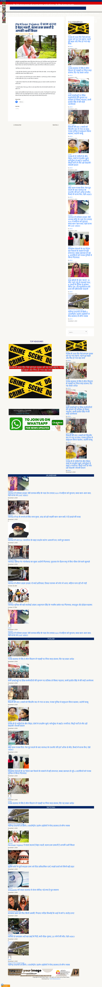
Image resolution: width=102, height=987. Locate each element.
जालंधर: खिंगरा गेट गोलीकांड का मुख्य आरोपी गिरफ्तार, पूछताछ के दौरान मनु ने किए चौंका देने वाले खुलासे (49, 561)
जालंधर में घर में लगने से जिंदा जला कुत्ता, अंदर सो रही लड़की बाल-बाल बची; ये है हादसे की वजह (44, 517)
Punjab (69, 66)
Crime (69, 35)
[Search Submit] (86, 331)
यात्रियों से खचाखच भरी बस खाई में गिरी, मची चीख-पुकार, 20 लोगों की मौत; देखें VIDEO (41, 936)
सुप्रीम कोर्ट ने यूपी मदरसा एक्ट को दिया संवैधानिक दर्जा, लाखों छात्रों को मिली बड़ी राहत (41, 866)
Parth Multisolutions (55, 979)
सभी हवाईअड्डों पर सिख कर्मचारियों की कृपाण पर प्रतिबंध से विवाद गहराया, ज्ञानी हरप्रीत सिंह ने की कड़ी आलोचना (79, 99)
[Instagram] (97, 6)
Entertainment (12, 911)
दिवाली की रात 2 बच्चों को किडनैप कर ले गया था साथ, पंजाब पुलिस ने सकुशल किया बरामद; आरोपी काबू (79, 130)
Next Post (55, 124)
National (26, 34)
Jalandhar (70, 215)
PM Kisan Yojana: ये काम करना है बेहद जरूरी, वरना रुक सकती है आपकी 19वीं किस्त (41, 845)
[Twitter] (96, 9)
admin (71, 46)
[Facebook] (94, 6)
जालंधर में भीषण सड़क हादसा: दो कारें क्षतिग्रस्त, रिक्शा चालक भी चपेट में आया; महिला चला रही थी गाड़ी (47, 583)
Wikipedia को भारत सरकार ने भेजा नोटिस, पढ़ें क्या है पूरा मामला (33, 890)
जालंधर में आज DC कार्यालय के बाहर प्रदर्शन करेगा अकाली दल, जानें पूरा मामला (39, 540)
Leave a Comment (19, 34)
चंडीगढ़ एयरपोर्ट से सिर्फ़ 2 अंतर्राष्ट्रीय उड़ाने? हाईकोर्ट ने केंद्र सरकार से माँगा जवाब (33, 24)
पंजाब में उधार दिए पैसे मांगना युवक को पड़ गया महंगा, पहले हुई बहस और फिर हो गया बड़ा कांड (79, 40)
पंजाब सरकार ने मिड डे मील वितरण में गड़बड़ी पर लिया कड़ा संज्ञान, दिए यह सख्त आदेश (80, 70)
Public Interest (75, 309)
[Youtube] (100, 6)
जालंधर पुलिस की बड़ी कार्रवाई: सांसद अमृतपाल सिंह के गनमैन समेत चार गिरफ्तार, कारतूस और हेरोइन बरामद (50, 605)
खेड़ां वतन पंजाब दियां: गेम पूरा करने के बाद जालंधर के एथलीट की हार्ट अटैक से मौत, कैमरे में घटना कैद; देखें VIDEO (46, 16)
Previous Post (17, 124)
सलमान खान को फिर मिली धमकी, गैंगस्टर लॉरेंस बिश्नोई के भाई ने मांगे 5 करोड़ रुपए (41, 913)
